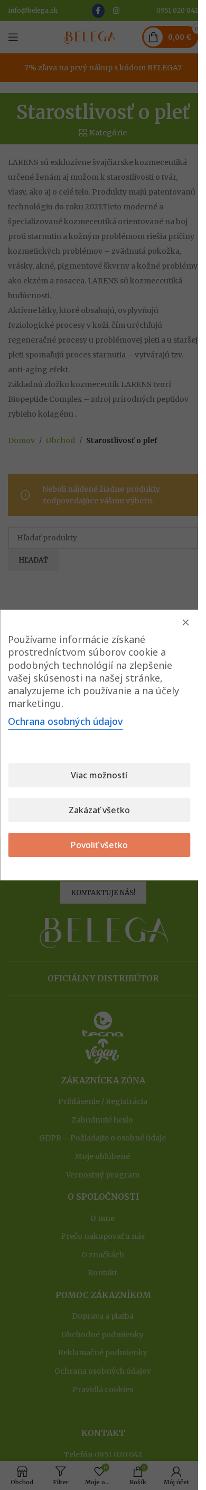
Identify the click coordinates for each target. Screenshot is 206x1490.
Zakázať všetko (99, 810)
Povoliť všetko (99, 845)
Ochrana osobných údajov (65, 721)
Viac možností (99, 775)
